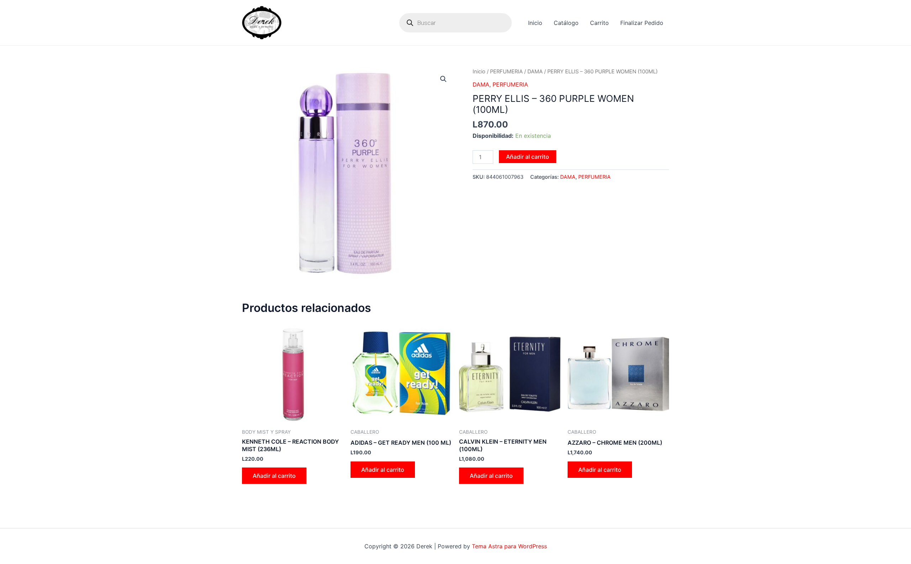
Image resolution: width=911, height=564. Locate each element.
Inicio (535, 22)
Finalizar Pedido (641, 22)
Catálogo (566, 22)
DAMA (535, 71)
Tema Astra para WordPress (509, 546)
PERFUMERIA (506, 71)
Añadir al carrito (527, 156)
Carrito (599, 22)
